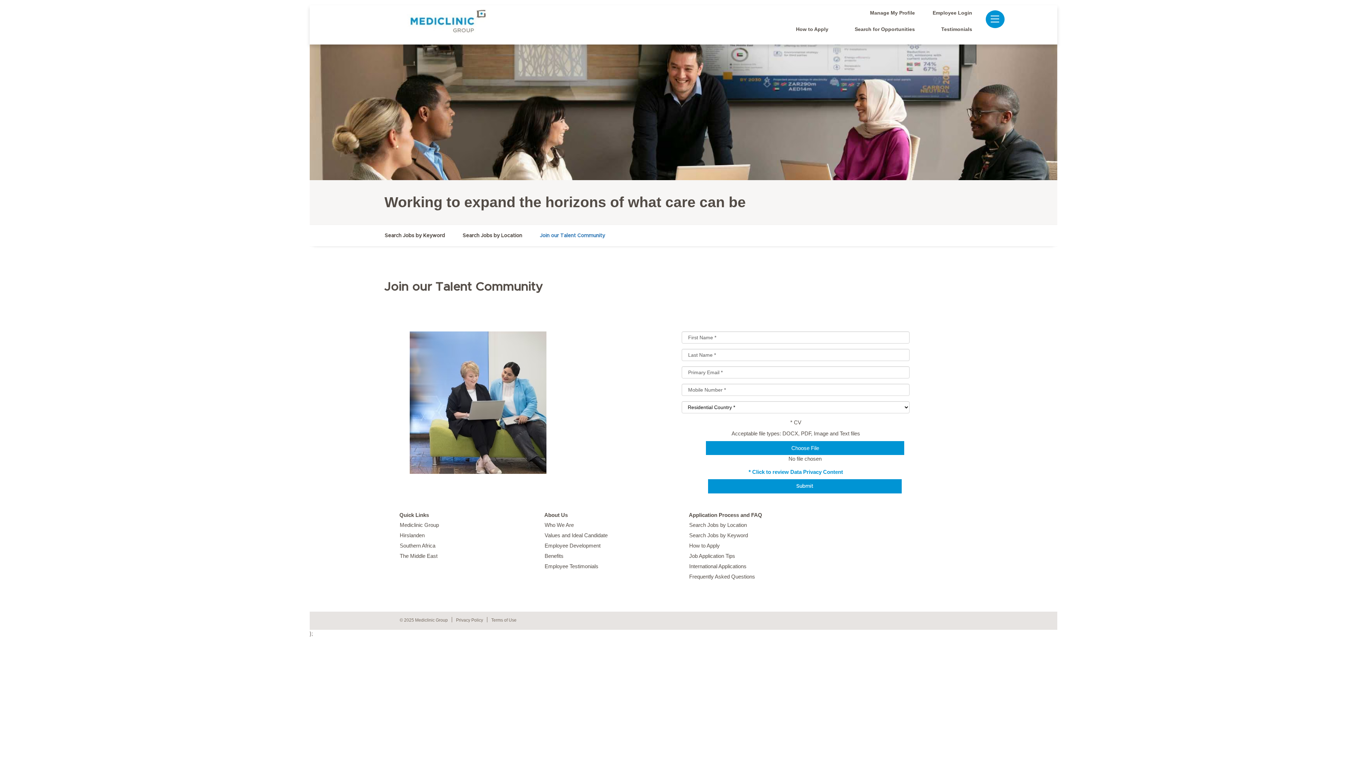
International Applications (718, 566)
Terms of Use (504, 620)
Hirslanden (412, 535)
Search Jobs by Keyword (415, 235)
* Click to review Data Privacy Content (796, 472)
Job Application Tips (712, 556)
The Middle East (419, 556)
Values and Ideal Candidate (576, 535)
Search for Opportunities (885, 29)
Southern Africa (417, 546)
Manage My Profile (892, 13)
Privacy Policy (469, 620)
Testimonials (956, 29)
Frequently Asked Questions (722, 577)
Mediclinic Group (419, 525)
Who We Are (559, 525)
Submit (804, 486)
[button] (991, 19)
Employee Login (952, 13)
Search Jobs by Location (492, 235)
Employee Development (573, 546)
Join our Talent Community (572, 235)
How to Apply (812, 29)
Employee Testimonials (571, 566)
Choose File (805, 448)
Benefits (554, 556)
